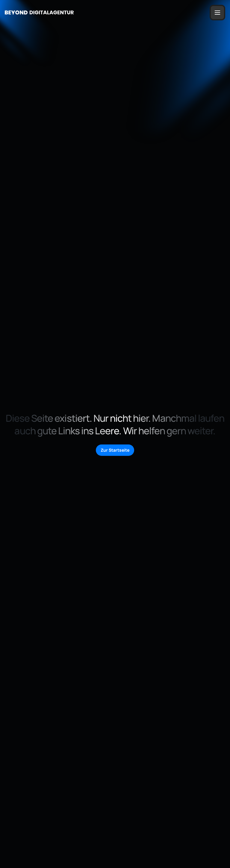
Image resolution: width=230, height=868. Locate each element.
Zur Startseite (115, 450)
